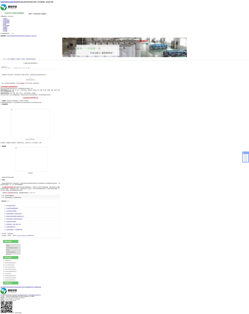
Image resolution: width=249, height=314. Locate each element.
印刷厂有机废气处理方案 (10, 267)
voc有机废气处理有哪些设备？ (12, 208)
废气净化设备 (15, 287)
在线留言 (11, 2)
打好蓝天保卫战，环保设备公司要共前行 (14, 218)
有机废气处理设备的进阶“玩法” (11, 271)
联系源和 (3, 2)
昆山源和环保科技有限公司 (8, 187)
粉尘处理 (5, 26)
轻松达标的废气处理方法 (10, 279)
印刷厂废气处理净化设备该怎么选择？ (11, 269)
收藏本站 (7, 2)
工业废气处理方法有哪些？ (11, 210)
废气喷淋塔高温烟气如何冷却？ (11, 275)
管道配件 (5, 28)
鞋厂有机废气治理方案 (10, 205)
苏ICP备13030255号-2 (23, 295)
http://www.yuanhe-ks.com (22, 235)
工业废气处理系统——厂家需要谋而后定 (13, 197)
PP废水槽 (7, 245)
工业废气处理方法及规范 (11, 221)
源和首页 (5, 18)
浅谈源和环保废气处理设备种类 (11, 277)
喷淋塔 (4, 24)
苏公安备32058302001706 (35, 295)
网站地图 (16, 2)
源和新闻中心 (13, 58)
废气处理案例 (6, 25)
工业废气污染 (33, 74)
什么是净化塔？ (8, 273)
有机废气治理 (21, 287)
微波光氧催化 (8, 254)
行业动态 (23, 58)
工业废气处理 (6, 20)
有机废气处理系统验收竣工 (10, 262)
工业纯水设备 (26, 35)
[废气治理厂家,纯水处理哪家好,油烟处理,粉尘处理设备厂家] (124, 47)
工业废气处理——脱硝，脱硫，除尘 (13, 224)
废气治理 (7, 287)
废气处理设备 (6, 21)
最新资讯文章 (8, 283)
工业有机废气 (22, 83)
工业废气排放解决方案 (9, 195)
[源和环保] (9, 10)
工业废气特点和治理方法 (31, 58)
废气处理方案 (20, 35)
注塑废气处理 (8, 260)
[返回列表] (4, 67)
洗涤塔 (10, 287)
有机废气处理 (6, 22)
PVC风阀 (7, 250)
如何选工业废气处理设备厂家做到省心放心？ (15, 216)
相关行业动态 (8, 257)
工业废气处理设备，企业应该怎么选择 (14, 213)
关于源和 (5, 31)
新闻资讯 (5, 29)
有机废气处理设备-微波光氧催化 (11, 247)
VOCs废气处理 (33, 35)
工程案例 (26, 287)
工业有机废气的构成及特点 (9, 86)
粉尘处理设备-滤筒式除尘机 (11, 252)
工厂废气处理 (9, 192)
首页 (8, 58)
